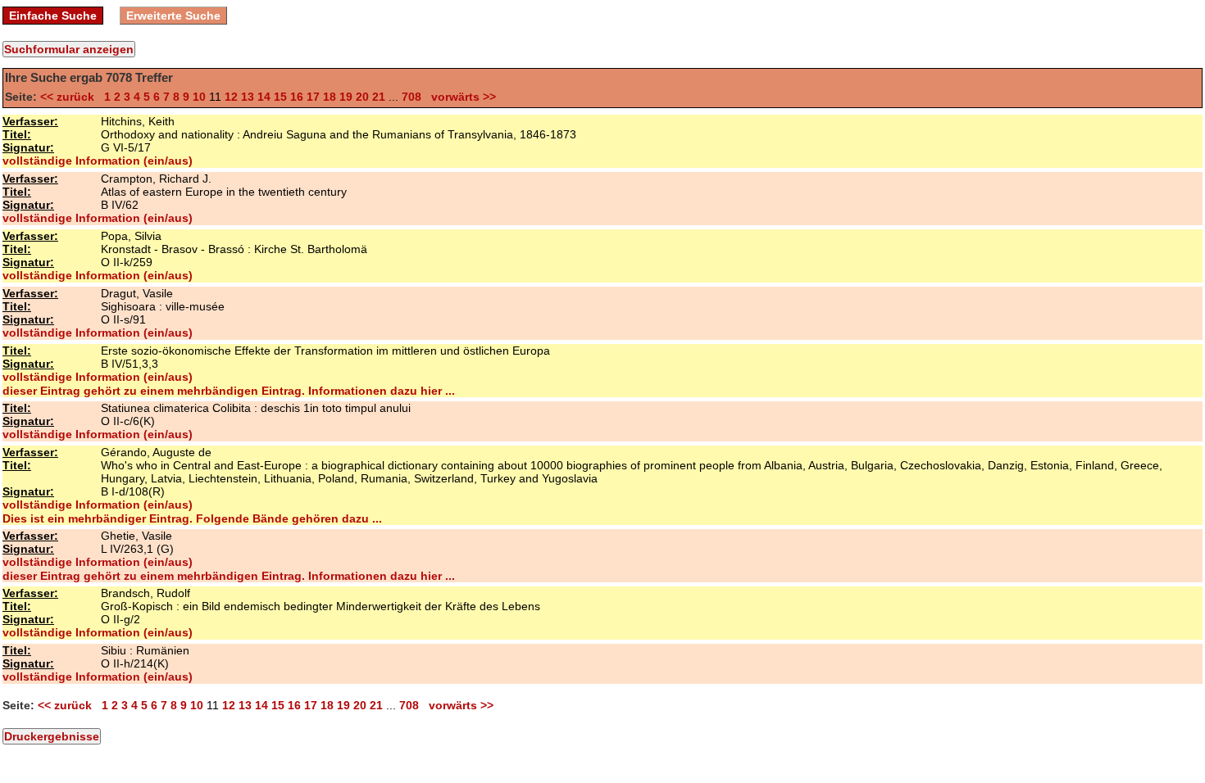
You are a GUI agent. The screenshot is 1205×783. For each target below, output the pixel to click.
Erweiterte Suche (173, 15)
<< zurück (70, 96)
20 (362, 96)
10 (199, 96)
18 (329, 96)
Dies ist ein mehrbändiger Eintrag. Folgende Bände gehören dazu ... (192, 518)
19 (345, 96)
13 (247, 96)
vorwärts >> (460, 96)
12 (231, 96)
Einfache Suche (53, 15)
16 (296, 96)
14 (264, 96)
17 (313, 96)
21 (378, 96)
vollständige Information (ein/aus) (97, 160)
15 (280, 96)
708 (411, 96)
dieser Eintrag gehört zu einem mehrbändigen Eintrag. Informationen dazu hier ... (228, 390)
